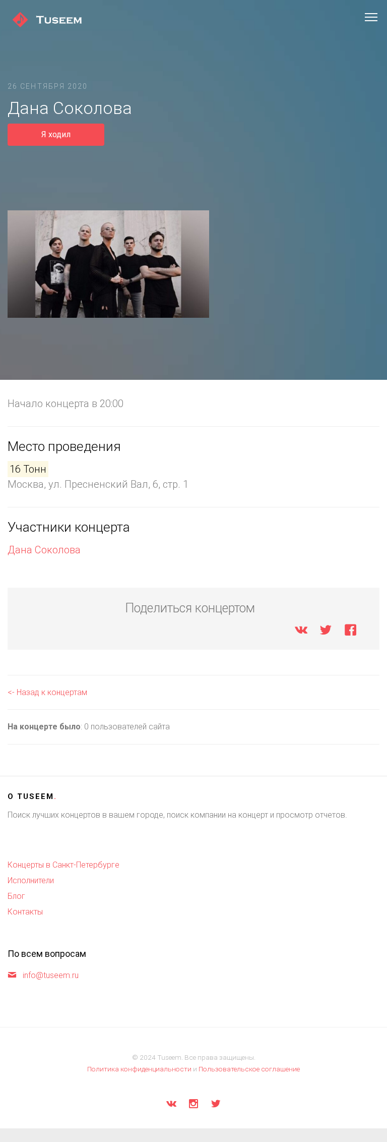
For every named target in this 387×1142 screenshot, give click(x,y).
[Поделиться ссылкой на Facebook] (350, 632)
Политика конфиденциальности (139, 1069)
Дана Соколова (44, 550)
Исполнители (31, 880)
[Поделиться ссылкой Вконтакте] (301, 632)
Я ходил (56, 134)
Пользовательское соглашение (249, 1069)
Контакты (25, 912)
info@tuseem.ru (51, 975)
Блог (16, 896)
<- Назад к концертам (47, 692)
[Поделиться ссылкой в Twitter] (325, 632)
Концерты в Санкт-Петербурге (63, 865)
